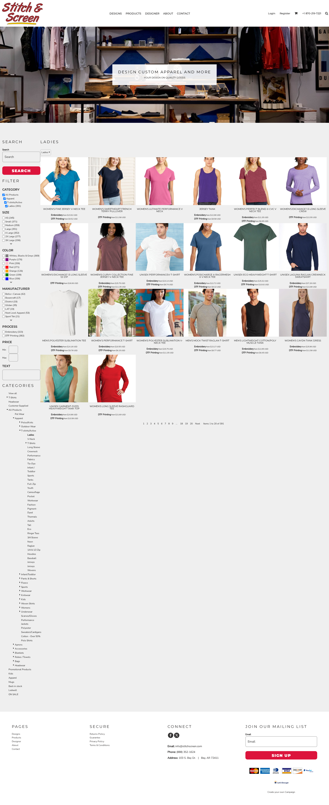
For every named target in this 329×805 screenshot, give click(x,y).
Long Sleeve (33, 447)
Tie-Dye (31, 463)
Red (11, 267)
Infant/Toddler (28, 574)
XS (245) (9, 217)
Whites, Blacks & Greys (21, 255)
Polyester (26, 627)
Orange (13, 270)
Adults (30, 520)
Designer (16, 741)
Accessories (21, 648)
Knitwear (25, 595)
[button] (296, 13)
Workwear (32, 500)
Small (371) (11, 221)
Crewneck (32, 451)
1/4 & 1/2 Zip (33, 549)
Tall (29, 525)
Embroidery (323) (14, 331)
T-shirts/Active (14, 202)
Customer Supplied (18, 405)
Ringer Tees (33, 533)
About (15, 745)
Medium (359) (12, 225)
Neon (30, 541)
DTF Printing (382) (14, 335)
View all (13, 393)
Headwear (14, 401)
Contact (16, 749)
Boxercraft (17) (13, 297)
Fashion (31, 504)
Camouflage (33, 492)
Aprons (18, 644)
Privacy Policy (97, 741)
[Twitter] (176, 735)
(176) (15, 259)
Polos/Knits (27, 422)
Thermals (32, 516)
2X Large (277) (13, 236)
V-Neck (31, 439)
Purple (12, 259)
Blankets (19, 652)
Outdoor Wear (28, 426)
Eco (29, 529)
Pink (11, 263)
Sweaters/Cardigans (31, 632)
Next (197, 423)
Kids (23, 599)
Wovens (31, 570)
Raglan (31, 545)
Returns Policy (97, 734)
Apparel (10, 198)
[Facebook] (170, 735)
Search (5, 149)
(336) (14, 278)
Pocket (30, 496)
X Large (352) (12, 232)
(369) (24, 255)
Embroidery (57, 214)
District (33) (11, 301)
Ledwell (13, 690)
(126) (16, 271)
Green (12, 274)
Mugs (11, 682)
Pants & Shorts (28, 578)
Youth (30, 488)
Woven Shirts (28, 603)
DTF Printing (57, 218)
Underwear (26, 611)
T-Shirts (13, 397)
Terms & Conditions (100, 745)
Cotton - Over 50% (30, 636)
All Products (11, 194)
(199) (15, 274)
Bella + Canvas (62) (15, 293)
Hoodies (31, 554)
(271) (14, 267)
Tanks (30, 479)
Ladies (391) (14, 206)
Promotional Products (20, 669)
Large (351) (11, 229)
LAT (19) (9, 309)
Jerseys (31, 566)
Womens (25, 607)
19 (186, 423)
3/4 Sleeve (32, 537)
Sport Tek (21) (12, 316)
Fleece (24, 582)
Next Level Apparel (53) (17, 312)
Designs (16, 734)
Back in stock (15, 686)
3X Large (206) (13, 240)
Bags (17, 661)
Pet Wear (19, 414)
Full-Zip (31, 484)
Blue (11, 278)
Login (271, 13)
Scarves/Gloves (29, 615)
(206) (14, 263)
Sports (30, 475)
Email (248, 734)
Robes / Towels (22, 657)
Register (285, 13)
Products (16, 737)
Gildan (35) (11, 305)
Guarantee (95, 737)
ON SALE (13, 694)
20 (191, 423)
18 (181, 423)
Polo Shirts (27, 640)
